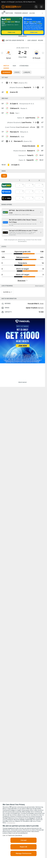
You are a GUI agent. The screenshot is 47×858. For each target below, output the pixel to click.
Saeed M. (30, 160)
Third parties (11, 823)
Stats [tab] (17, 72)
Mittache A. (24, 132)
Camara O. (22, 155)
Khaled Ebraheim (16, 87)
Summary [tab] (6, 72)
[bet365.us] (6, 185)
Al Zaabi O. (14, 104)
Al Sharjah (36, 58)
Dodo (12, 113)
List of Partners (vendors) (12, 835)
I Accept (23, 840)
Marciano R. (14, 132)
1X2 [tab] (4, 176)
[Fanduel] (6, 192)
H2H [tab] (14, 66)
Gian (22, 137)
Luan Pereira (30, 118)
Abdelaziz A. (15, 137)
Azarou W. (23, 83)
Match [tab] (6, 66)
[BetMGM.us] (6, 198)
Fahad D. (30, 155)
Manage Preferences (23, 853)
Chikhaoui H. (14, 108)
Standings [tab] (24, 66)
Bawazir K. (31, 151)
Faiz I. (17, 113)
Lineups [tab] (27, 72)
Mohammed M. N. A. (26, 104)
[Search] (36, 7)
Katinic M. (20, 118)
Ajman (8, 58)
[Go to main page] (13, 6)
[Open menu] (41, 7)
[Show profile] (8, 52)
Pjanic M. (22, 160)
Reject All (23, 847)
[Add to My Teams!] (2, 53)
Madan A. (23, 108)
